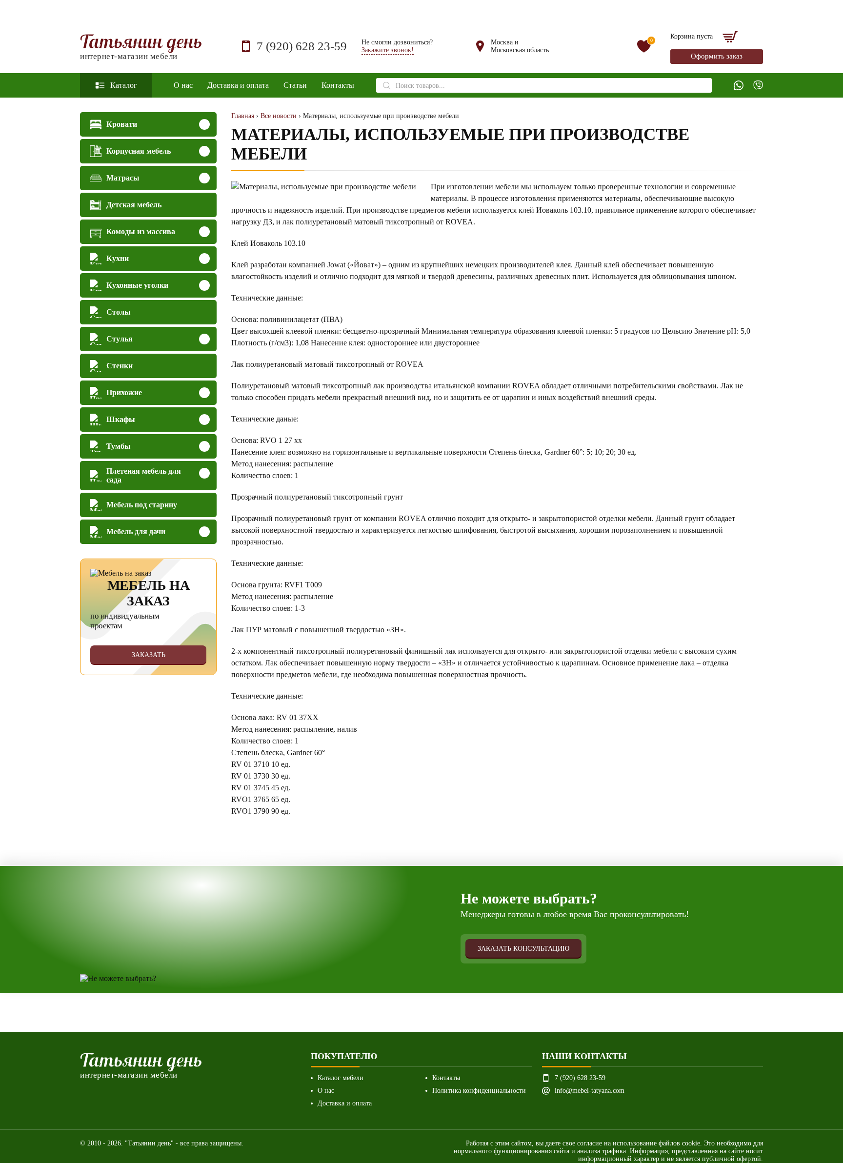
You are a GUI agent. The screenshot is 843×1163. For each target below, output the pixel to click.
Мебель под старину (141, 505)
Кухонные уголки (137, 285)
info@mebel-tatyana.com (589, 1090)
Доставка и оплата (238, 85)
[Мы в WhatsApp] (738, 85)
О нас (183, 85)
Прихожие (124, 392)
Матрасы (123, 178)
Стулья (119, 339)
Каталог (123, 85)
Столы (118, 312)
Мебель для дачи (135, 531)
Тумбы (118, 446)
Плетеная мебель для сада (143, 475)
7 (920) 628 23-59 (302, 46)
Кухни (117, 258)
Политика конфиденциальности (479, 1090)
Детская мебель (133, 205)
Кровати (121, 124)
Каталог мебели (340, 1078)
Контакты (337, 85)
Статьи (295, 85)
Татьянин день (141, 46)
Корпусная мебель (138, 151)
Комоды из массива (140, 231)
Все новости (279, 116)
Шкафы (120, 419)
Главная (242, 116)
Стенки (119, 365)
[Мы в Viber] (758, 85)
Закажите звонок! (387, 50)
